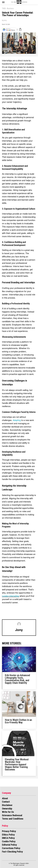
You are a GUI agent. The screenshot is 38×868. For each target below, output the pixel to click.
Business (10, 8)
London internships (10, 595)
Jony (5, 20)
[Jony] (19, 624)
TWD (4, 8)
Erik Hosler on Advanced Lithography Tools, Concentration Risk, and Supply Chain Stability (17, 679)
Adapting (17, 420)
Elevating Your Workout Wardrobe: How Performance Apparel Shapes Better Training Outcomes (17, 764)
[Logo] (19, 2)
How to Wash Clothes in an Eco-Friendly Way (18, 721)
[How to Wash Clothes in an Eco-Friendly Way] (19, 704)
